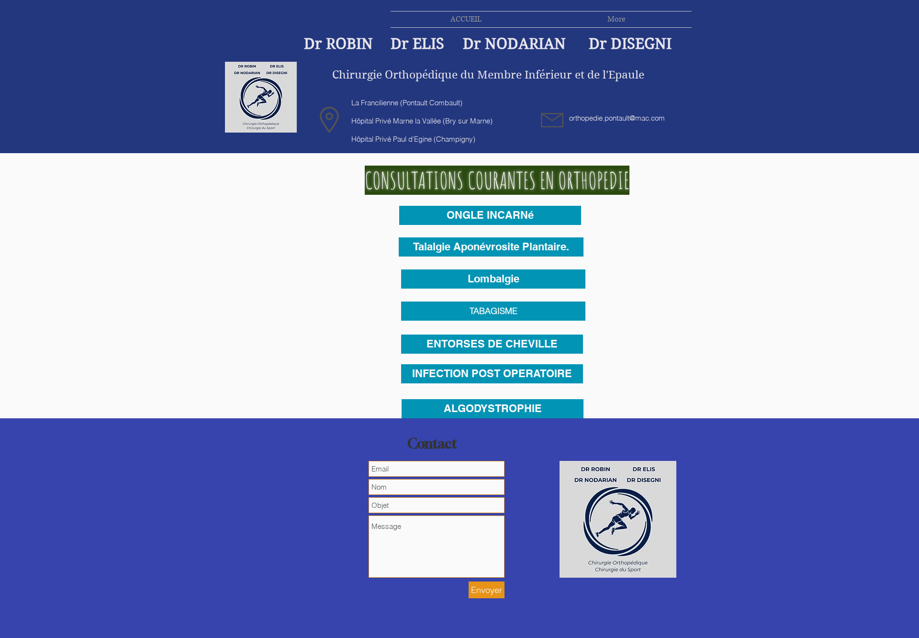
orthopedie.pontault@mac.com (617, 118)
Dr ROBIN (338, 44)
